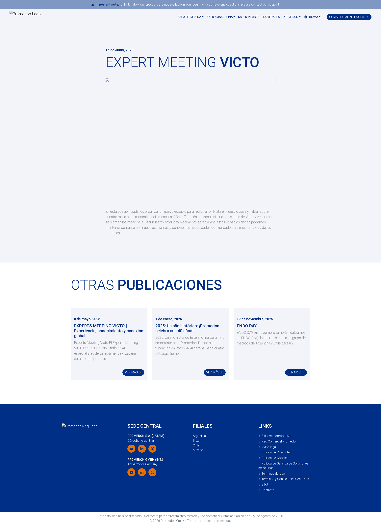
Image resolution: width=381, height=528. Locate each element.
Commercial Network (347, 17)
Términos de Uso (273, 473)
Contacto (268, 490)
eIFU (265, 484)
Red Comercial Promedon (279, 441)
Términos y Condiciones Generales (285, 479)
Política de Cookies (275, 458)
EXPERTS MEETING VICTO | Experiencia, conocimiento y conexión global (108, 330)
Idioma (313, 17)
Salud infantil (249, 17)
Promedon (290, 17)
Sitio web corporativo (277, 436)
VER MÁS (131, 372)
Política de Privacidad (276, 452)
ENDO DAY (247, 325)
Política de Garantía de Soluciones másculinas (283, 466)
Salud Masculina (220, 17)
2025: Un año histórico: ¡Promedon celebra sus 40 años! (187, 328)
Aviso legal (269, 447)
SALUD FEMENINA (189, 17)
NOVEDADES (271, 17)
